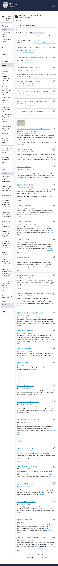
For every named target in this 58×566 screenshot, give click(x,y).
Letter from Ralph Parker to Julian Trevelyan (32, 111)
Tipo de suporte (5, 312)
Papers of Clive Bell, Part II (25, 386)
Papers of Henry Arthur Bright (27, 466)
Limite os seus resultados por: (7, 18)
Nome (4, 170)
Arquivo (6, 305)
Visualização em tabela (37, 33)
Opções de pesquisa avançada (27, 25)
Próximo (44, 557)
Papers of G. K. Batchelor (25, 330)
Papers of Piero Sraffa (6, 34)
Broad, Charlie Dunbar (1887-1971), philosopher (7, 108)
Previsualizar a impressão (23, 30)
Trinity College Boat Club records (28, 420)
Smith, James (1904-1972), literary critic (5, 141)
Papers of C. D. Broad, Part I (26, 484)
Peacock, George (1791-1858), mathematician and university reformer (7, 118)
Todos (4, 29)
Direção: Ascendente (50, 36)
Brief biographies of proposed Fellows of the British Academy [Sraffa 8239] (34, 57)
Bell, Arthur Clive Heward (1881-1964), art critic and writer (6, 90)
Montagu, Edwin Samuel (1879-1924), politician (6, 99)
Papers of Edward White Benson (28, 402)
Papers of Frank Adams (6, 41)
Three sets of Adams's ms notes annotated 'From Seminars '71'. (34, 91)
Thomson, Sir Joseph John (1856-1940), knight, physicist (6, 80)
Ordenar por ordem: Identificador (33, 36)
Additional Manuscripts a (25, 205)
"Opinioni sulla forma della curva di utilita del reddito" (34, 47)
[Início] (11, 5)
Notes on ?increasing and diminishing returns (32, 101)
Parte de (5, 26)
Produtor (5, 61)
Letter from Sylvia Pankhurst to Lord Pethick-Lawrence (34, 129)
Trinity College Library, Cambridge (6, 70)
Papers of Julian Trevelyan (6, 54)
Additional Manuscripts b (25, 222)
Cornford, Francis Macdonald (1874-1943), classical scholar (7, 150)
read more (53, 159)
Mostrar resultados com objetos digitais (46, 41)
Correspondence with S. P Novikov (28, 67)
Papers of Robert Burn (24, 520)
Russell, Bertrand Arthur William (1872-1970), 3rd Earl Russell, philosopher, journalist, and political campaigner (6, 249)
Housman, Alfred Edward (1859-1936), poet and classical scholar (6, 214)
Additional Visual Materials (26, 275)
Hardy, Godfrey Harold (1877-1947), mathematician (6, 179)
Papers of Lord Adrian (24, 167)
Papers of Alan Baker (24, 348)
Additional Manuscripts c (25, 239)
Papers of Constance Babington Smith (30, 313)
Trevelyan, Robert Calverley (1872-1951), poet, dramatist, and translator (7, 131)
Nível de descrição (5, 297)
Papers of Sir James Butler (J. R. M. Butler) (31, 537)
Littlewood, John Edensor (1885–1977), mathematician (6, 224)
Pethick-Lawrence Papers (7, 47)
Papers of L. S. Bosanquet (25, 448)
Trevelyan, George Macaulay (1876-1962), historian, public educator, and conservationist (7, 192)
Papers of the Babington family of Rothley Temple (34, 293)
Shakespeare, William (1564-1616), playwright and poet (6, 262)
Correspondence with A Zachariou (28, 81)
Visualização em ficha (22, 33)
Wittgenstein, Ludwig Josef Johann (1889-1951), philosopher (7, 160)
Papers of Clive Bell (23, 363)
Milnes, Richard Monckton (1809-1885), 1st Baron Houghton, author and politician (7, 274)
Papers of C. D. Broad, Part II (26, 502)
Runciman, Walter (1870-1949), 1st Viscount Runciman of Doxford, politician (7, 286)
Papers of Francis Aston (25, 185)
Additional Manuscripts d (25, 257)
